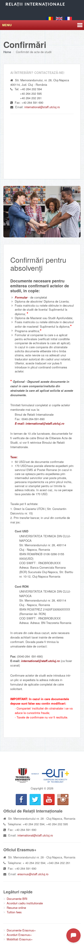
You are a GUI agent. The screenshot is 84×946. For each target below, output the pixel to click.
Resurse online (16, 907)
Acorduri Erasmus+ (19, 935)
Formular (21, 297)
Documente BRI (17, 899)
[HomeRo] (49, 18)
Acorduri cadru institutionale (25, 903)
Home (7, 52)
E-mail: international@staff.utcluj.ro (39, 423)
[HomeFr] (68, 18)
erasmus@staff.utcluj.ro (32, 874)
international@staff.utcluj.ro (42, 107)
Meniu (7, 25)
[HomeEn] (59, 18)
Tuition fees (14, 912)
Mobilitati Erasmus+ (20, 939)
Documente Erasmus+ (21, 930)
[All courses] (42, 211)
